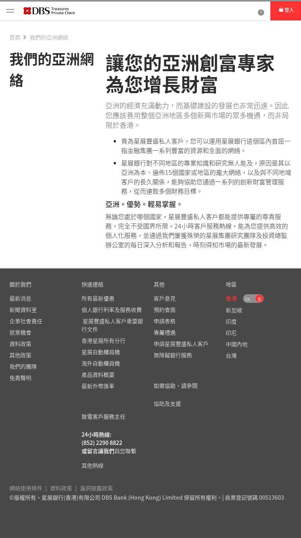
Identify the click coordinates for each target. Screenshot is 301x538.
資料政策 (61, 488)
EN (247, 299)
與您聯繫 (125, 451)
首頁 (14, 37)
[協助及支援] (261, 11)
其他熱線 (92, 465)
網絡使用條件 (25, 488)
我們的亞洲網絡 (49, 37)
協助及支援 (167, 403)
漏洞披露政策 (96, 488)
